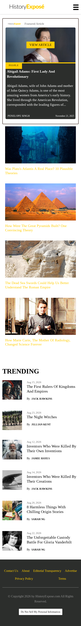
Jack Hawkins (41, 398)
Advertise (71, 570)
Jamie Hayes (40, 458)
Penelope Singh (19, 115)
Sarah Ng (38, 519)
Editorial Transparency (47, 570)
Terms (62, 578)
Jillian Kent (41, 424)
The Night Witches (42, 417)
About (25, 570)
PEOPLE (14, 65)
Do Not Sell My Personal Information (40, 611)
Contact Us (11, 570)
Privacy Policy (24, 578)
